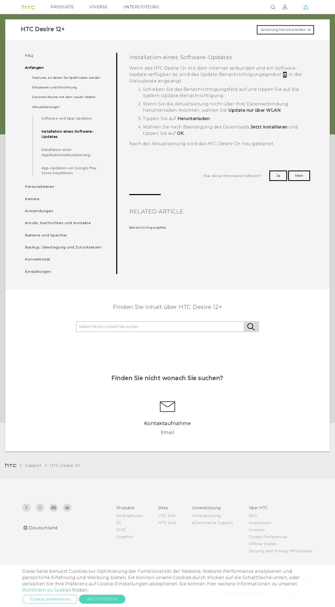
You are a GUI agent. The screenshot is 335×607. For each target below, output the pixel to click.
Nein (299, 175)
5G (118, 522)
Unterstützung (206, 515)
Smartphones (129, 515)
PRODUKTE (62, 7)
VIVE (121, 529)
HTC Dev (167, 515)
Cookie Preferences (268, 537)
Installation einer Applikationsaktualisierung (65, 152)
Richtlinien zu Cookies (46, 590)
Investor (257, 529)
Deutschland (43, 527)
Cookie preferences (50, 599)
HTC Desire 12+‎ (65, 465)
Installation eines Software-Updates (67, 134)
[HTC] (28, 7)
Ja (278, 175)
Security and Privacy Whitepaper (281, 551)
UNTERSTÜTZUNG (141, 7)
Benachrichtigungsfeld (147, 227)
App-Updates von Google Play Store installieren (69, 170)
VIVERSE (99, 7)
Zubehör (124, 537)
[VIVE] (305, 7)
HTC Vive (167, 522)
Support (33, 465)
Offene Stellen (263, 544)
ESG (253, 515)
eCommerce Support (212, 522)
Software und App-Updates (66, 118)
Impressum (260, 522)
